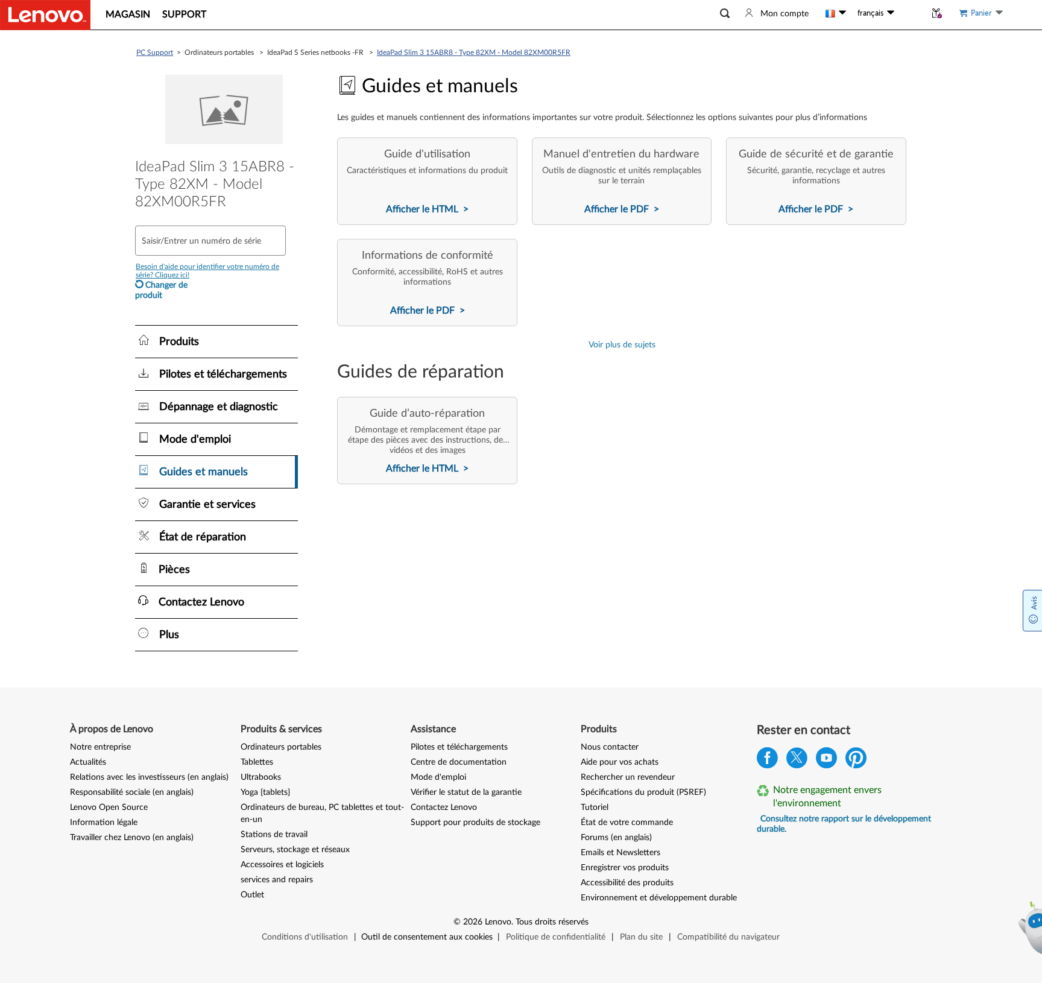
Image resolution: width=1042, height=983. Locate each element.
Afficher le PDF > (621, 209)
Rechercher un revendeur (628, 777)
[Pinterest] (856, 760)
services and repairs (277, 880)
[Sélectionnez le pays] (836, 13)
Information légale (103, 822)
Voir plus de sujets (622, 345)
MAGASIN (128, 14)
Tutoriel (594, 807)
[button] (725, 13)
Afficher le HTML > (427, 209)
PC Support (154, 52)
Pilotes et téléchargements (459, 747)
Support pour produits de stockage (475, 822)
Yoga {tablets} (265, 792)
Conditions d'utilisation (305, 937)
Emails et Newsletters (620, 853)
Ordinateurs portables (281, 747)
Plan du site (641, 937)
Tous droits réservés (552, 922)
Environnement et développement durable (659, 898)
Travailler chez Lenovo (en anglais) (132, 837)
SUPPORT (184, 14)
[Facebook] (767, 760)
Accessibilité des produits (627, 883)
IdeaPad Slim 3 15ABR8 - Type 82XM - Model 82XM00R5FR (473, 52)
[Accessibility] (910, 13)
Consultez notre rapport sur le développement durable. (844, 824)
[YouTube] (826, 760)
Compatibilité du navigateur (728, 937)
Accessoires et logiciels (282, 865)
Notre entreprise (100, 747)
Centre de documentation (459, 762)
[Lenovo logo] (45, 15)
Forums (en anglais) (616, 837)
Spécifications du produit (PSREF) (643, 792)
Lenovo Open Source (109, 807)
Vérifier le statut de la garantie (466, 792)
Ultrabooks (261, 777)
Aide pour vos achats (619, 762)
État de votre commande (627, 822)
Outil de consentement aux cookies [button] (427, 937)
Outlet (252, 895)
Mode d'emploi (438, 777)
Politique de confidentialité (555, 937)
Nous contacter (610, 747)
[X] (796, 760)
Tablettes (257, 762)
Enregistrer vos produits (625, 868)
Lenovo (498, 922)
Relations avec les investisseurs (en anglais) (149, 777)
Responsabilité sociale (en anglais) (132, 792)
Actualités (88, 762)
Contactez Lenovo (444, 807)
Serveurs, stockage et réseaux (295, 850)
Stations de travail (274, 834)
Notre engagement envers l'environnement (827, 796)
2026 (472, 922)
